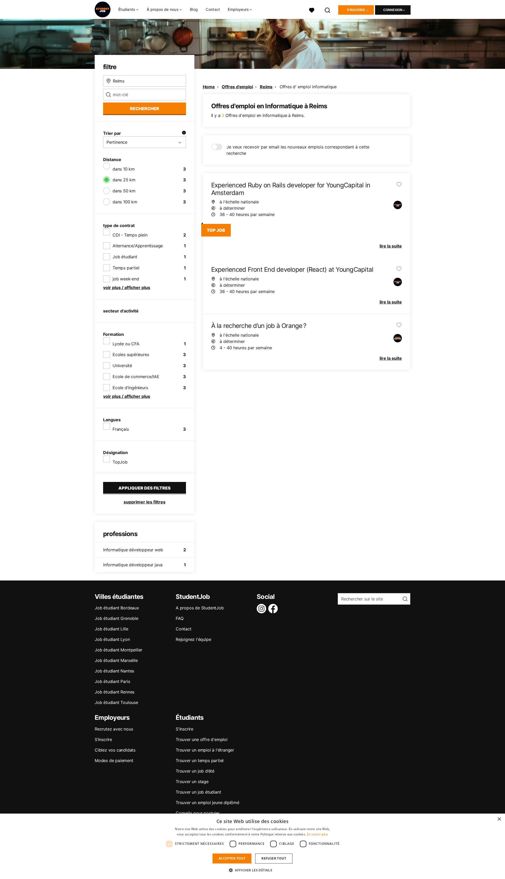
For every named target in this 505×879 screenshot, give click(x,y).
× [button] (499, 819)
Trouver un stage (192, 781)
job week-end (126, 278)
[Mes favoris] (312, 9)
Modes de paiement (114, 760)
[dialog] (252, 846)
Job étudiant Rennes (114, 692)
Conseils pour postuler (198, 813)
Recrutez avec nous (114, 729)
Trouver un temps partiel (200, 760)
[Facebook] (274, 608)
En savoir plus (317, 834)
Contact (213, 9)
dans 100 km (125, 201)
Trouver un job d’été (195, 771)
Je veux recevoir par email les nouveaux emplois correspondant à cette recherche (297, 150)
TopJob (120, 462)
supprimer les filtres (144, 502)
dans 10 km (124, 169)
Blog (194, 9)
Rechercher (144, 108)
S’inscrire (103, 739)
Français (121, 429)
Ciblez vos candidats (115, 750)
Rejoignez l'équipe (193, 639)
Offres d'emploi (237, 86)
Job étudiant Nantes (114, 671)
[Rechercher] (328, 9)
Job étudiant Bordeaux (117, 607)
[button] (252, 870)
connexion (392, 10)
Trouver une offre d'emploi (202, 739)
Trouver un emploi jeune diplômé (207, 802)
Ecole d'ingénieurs (130, 387)
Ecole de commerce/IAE (136, 376)
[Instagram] (262, 608)
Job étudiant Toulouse (116, 702)
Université (122, 365)
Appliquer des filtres (144, 488)
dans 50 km (124, 190)
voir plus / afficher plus (126, 287)
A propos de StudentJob (200, 607)
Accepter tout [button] (232, 858)
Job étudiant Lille (111, 628)
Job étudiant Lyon (112, 639)
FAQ (179, 618)
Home (209, 86)
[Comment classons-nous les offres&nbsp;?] (184, 133)
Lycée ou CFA (126, 343)
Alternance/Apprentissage (138, 245)
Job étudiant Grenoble (116, 618)
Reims (266, 86)
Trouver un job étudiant (198, 792)
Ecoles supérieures (131, 354)
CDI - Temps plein (130, 235)
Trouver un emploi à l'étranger (205, 750)
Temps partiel (126, 267)
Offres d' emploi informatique (308, 86)
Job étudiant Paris (112, 681)
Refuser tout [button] (273, 858)
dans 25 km (124, 179)
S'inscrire (356, 10)
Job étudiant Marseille (116, 660)
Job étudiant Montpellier (118, 649)
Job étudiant (125, 256)
